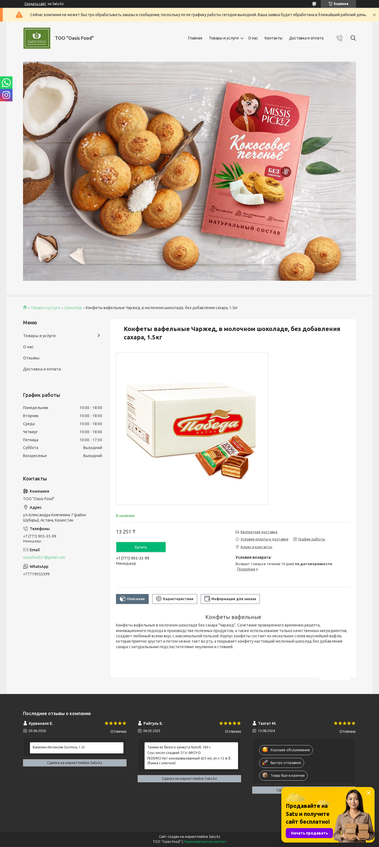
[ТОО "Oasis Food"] (37, 38)
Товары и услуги (224, 38)
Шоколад (73, 307)
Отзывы (31, 357)
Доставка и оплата (306, 38)
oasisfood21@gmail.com (44, 557)
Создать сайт (35, 4)
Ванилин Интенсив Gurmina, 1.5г (59, 747)
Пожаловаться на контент (205, 841)
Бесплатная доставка (259, 532)
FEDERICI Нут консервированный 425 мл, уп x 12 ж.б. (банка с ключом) (189, 760)
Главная (195, 38)
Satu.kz (214, 836)
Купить (141, 547)
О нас (253, 38)
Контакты (273, 38)
